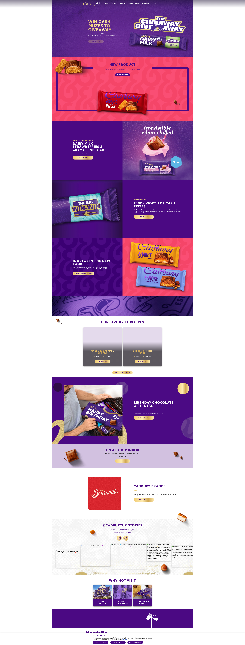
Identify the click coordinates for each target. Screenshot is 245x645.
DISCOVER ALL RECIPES (122, 372)
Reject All (117, 642)
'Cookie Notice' (124, 639)
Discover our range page (83, 273)
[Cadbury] (91, 4)
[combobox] (158, 3)
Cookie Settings (100, 642)
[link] (103, 595)
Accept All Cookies (135, 642)
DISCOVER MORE (83, 157)
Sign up (122, 461)
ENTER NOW (96, 41)
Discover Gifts (143, 417)
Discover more (122, 74)
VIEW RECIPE (102, 361)
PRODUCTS (122, 3)
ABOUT (106, 3)
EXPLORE (114, 3)
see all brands (144, 499)
